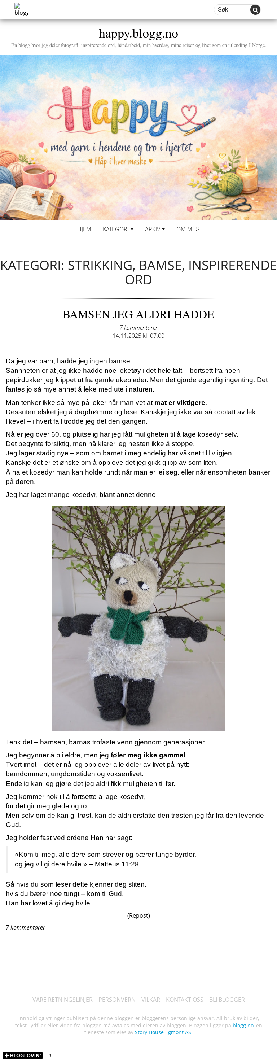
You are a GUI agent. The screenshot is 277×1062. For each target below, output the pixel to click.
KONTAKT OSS (184, 1000)
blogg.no (243, 1025)
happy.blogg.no (138, 36)
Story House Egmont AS (163, 1032)
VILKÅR (150, 1000)
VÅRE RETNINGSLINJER (62, 1000)
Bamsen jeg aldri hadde (138, 314)
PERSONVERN (117, 1000)
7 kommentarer (138, 328)
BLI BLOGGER (227, 1000)
